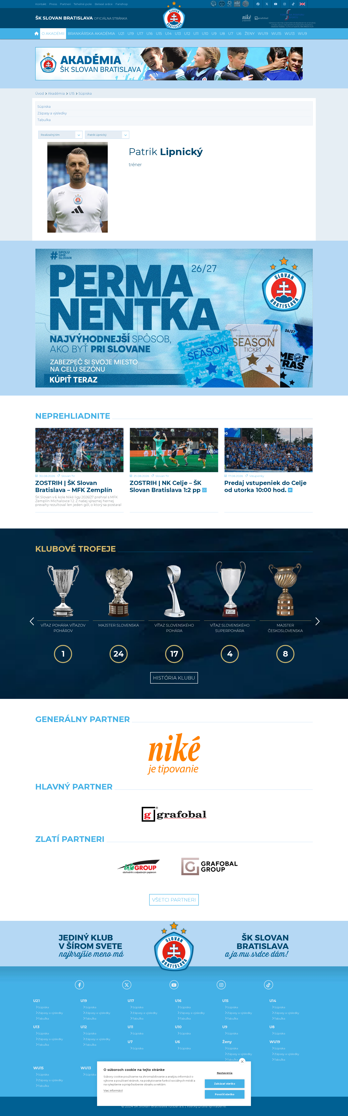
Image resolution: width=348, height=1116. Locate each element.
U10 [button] (205, 33)
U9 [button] (213, 33)
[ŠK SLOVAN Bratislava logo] (174, 15)
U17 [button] (140, 33)
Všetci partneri (174, 900)
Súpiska (85, 93)
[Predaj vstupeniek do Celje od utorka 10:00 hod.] (268, 450)
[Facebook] (258, 4)
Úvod (39, 93)
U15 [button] (159, 33)
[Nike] (174, 754)
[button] (60, 135)
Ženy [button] (250, 33)
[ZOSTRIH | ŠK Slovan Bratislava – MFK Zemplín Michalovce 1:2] (79, 450)
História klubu (174, 678)
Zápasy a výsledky (52, 113)
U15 (72, 93)
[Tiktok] (293, 4)
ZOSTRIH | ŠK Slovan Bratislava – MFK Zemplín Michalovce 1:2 (73, 486)
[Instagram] (284, 4)
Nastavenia (225, 1073)
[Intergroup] (138, 866)
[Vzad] (31, 621)
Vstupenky (256, 476)
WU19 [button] (263, 33)
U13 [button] (178, 33)
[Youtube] (275, 4)
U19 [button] (130, 33)
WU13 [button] (290, 33)
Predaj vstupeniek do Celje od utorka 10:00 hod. (265, 486)
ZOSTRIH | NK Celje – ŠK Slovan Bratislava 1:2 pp (166, 486)
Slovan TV (68, 476)
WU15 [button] (276, 33)
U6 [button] (238, 33)
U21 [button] (121, 33)
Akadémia (56, 93)
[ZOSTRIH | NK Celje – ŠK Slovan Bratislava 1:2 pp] (174, 450)
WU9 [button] (302, 33)
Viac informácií (113, 1090)
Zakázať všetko (224, 1083)
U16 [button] (149, 33)
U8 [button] (222, 33)
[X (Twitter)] (267, 4)
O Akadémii (53, 33)
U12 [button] (187, 33)
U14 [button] (168, 33)
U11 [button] (196, 33)
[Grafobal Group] (209, 866)
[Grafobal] (174, 814)
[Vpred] (317, 621)
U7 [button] (230, 33)
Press (53, 4)
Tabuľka (44, 120)
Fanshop (121, 4)
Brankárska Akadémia (91, 33)
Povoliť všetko (225, 1094)
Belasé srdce (104, 4)
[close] (242, 1061)
